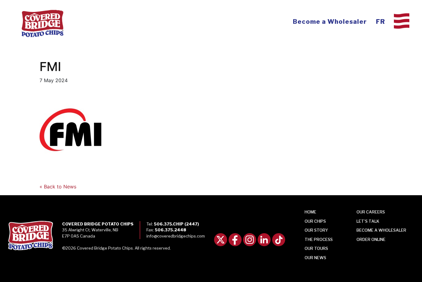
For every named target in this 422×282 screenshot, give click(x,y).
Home (310, 211)
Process (319, 239)
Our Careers (371, 211)
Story (316, 230)
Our (315, 257)
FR (380, 21)
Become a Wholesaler (330, 21)
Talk (368, 221)
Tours (316, 248)
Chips (315, 221)
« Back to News (58, 186)
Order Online (371, 239)
